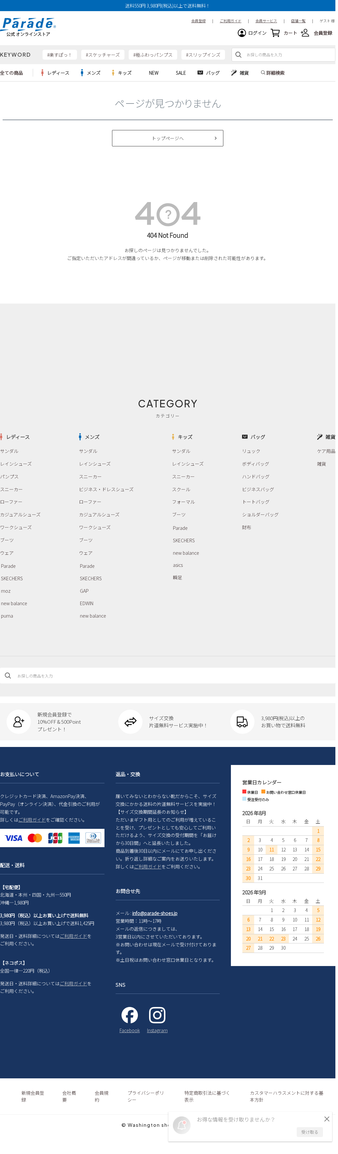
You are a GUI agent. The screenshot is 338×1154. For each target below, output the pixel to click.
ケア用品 (326, 451)
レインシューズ (16, 463)
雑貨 (321, 463)
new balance (14, 603)
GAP (84, 590)
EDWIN (86, 603)
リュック (251, 451)
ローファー (11, 501)
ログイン (257, 32)
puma (7, 615)
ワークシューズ (16, 527)
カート (290, 32)
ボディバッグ (255, 463)
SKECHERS (12, 578)
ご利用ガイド (32, 819)
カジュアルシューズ (20, 514)
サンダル (9, 451)
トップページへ (168, 138)
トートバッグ (256, 501)
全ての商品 (11, 72)
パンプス (9, 476)
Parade (8, 566)
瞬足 (177, 577)
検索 (238, 54)
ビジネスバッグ (258, 489)
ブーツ (7, 540)
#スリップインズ (203, 54)
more (55, 73)
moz (5, 590)
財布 (246, 527)
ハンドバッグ (256, 476)
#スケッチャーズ (103, 54)
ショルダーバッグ (260, 514)
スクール (181, 489)
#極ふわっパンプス (153, 54)
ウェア (7, 552)
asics (178, 565)
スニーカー (11, 489)
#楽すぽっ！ (59, 54)
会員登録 (323, 32)
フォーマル (183, 501)
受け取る (309, 1132)
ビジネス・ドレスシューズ (106, 489)
